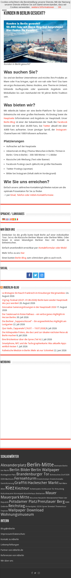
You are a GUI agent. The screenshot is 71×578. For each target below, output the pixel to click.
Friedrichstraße (56, 479)
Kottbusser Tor (48, 489)
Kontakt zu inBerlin (10, 539)
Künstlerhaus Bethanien (34, 493)
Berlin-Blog (9, 122)
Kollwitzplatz (35, 489)
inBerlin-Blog (11, 287)
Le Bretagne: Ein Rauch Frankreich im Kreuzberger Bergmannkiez (33, 293)
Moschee (34, 498)
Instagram (61, 129)
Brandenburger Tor (32, 474)
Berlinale (58, 466)
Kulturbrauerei (7, 493)
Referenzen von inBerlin (12, 555)
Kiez (9, 488)
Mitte (24, 497)
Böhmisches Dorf (57, 475)
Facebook (62, 122)
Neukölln (42, 498)
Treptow (4, 511)
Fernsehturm (25, 478)
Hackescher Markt (43, 483)
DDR (67, 475)
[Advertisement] (35, 401)
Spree (44, 506)
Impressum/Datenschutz (13, 534)
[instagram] (41, 275)
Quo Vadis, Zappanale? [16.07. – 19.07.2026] (24, 328)
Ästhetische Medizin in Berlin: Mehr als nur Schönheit (27, 350)
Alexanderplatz (13, 465)
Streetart (51, 506)
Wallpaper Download (26, 510)
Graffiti (20, 483)
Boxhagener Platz (8, 475)
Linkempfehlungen (10, 544)
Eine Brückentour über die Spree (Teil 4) (21, 339)
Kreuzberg (59, 489)
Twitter (46, 126)
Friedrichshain (43, 479)
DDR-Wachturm (7, 479)
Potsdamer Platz (23, 501)
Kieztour (22, 488)
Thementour (60, 506)
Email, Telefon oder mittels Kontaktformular (32, 195)
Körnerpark (18, 493)
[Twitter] (35, 275)
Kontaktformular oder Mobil (53, 247)
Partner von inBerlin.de (12, 550)
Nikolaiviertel (52, 498)
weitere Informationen (43, 7)
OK (59, 7)
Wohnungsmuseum (17, 514)
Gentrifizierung (7, 483)
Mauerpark (10, 497)
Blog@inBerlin (8, 528)
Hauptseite (9, 118)
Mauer (51, 493)
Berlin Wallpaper (45, 470)
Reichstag (16, 506)
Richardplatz (31, 506)
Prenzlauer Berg (51, 501)
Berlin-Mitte (40, 465)
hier (23, 253)
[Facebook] (29, 275)
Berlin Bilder (20, 470)
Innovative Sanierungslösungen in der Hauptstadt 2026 (29, 307)
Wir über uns (7, 560)
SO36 (39, 506)
